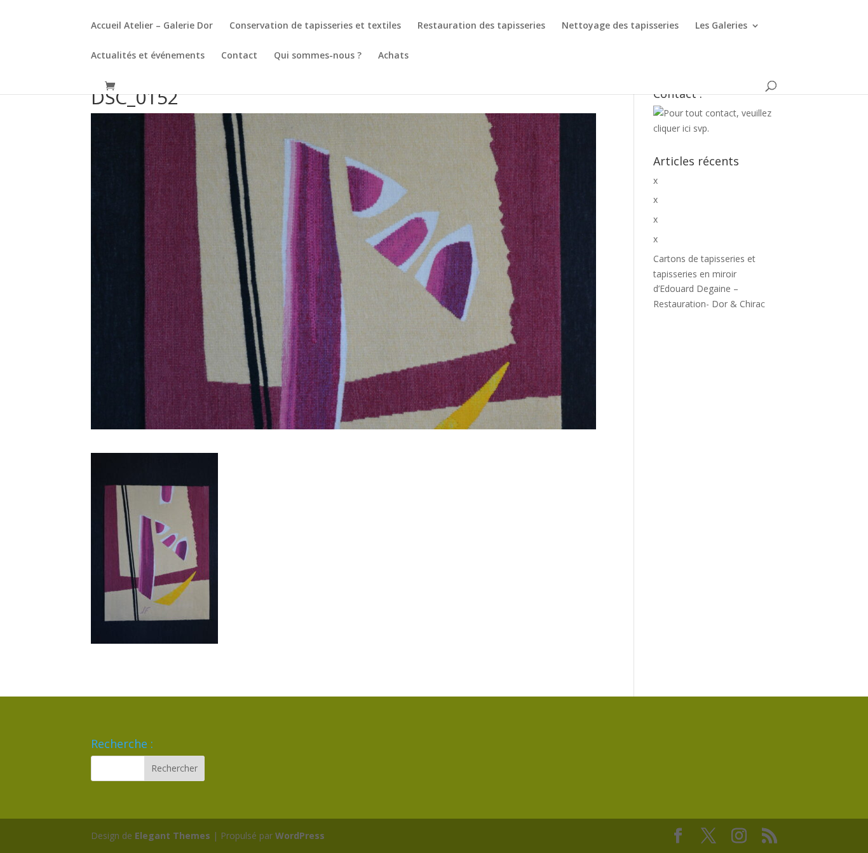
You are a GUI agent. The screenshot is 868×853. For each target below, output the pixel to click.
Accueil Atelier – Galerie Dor (152, 26)
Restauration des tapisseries (481, 26)
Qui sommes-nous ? (318, 56)
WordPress (300, 835)
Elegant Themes (172, 835)
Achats (393, 56)
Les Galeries (721, 26)
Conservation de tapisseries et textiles (315, 26)
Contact (239, 56)
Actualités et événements (148, 56)
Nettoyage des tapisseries (620, 26)
